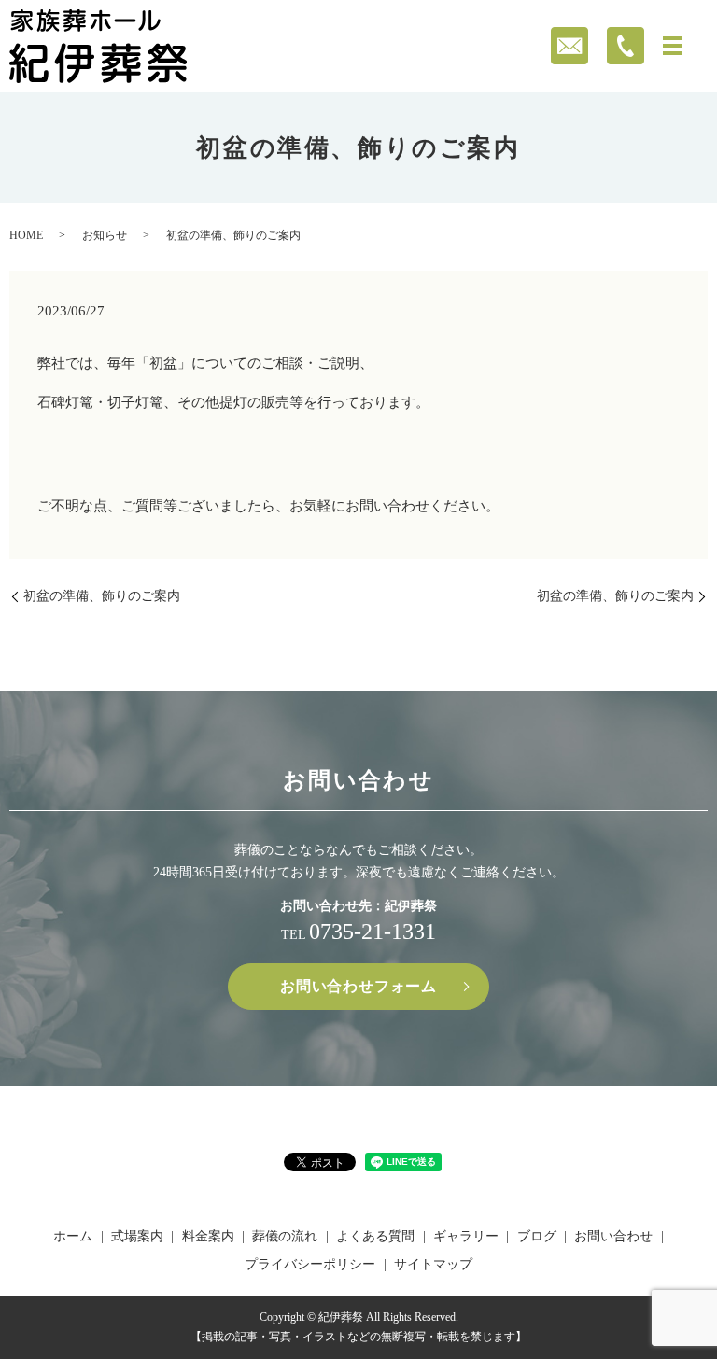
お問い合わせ (613, 1236)
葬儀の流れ (284, 1236)
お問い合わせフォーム (358, 986)
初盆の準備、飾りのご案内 (101, 596)
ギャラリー (466, 1236)
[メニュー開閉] (672, 45)
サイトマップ (433, 1264)
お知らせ (104, 235)
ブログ (536, 1236)
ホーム (72, 1236)
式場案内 (137, 1236)
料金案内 (208, 1236)
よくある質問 (375, 1236)
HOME (26, 235)
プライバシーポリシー (310, 1264)
